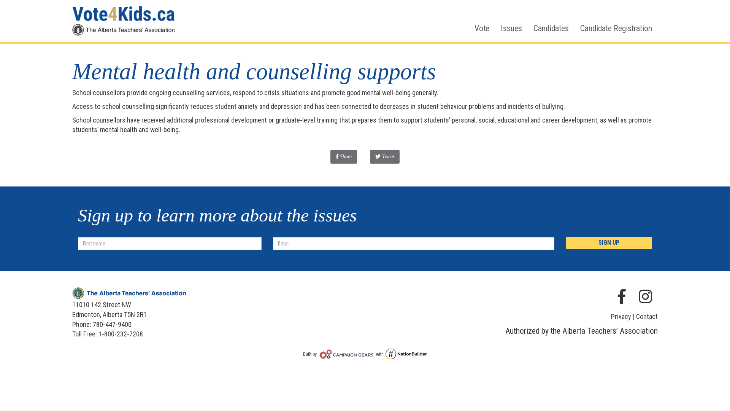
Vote (481, 28)
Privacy (621, 316)
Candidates (551, 28)
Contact (647, 316)
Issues (511, 28)
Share (347, 156)
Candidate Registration (616, 28)
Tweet (387, 156)
